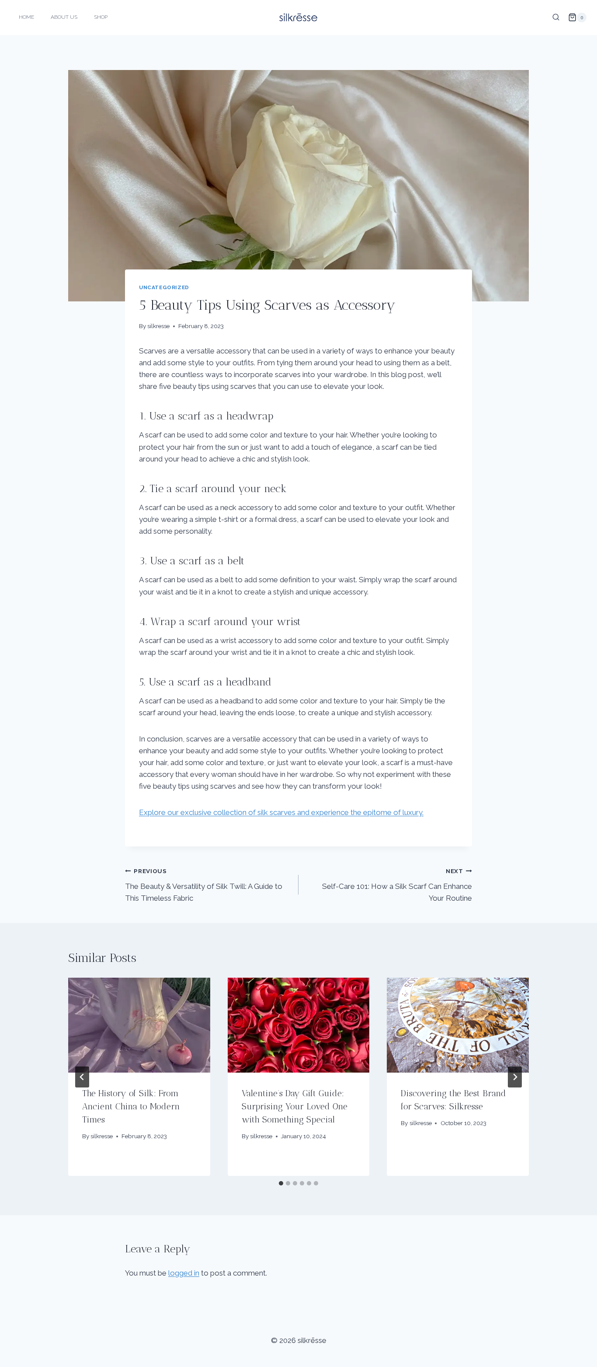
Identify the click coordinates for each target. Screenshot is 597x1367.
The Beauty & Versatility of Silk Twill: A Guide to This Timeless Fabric (203, 884)
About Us (64, 17)
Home (26, 17)
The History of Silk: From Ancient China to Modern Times (131, 1106)
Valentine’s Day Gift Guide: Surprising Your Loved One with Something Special (294, 1106)
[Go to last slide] (82, 1076)
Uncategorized (164, 287)
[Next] (515, 1076)
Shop (101, 17)
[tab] (281, 1183)
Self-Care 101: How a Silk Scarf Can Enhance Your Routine (397, 884)
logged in (183, 1273)
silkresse (158, 325)
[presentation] (139, 1025)
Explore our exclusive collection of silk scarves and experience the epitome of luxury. (281, 812)
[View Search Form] (556, 17)
